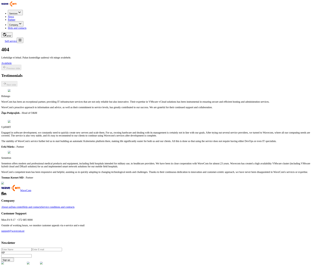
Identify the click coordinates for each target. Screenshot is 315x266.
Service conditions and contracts (57, 207)
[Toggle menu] (20, 40)
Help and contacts (17, 28)
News (11, 16)
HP (3, 252)
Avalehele (6, 63)
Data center (17, 207)
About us (6, 207)
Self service (11, 41)
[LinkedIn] (4, 194)
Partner (11, 19)
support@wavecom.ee (12, 231)
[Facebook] (2, 194)
